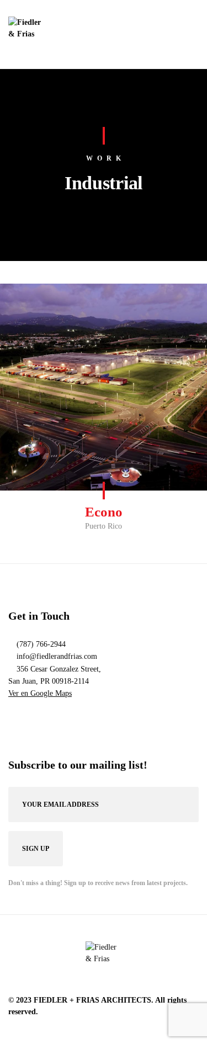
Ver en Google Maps (40, 693)
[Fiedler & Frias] (26, 34)
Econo (104, 511)
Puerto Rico (103, 526)
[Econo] (103, 387)
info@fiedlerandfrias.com (57, 656)
